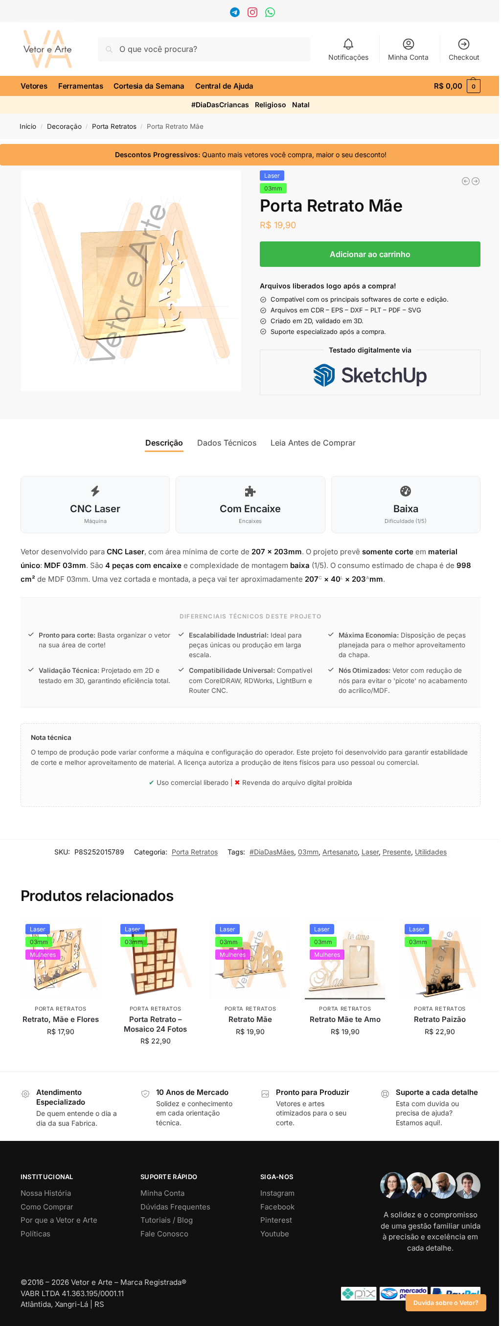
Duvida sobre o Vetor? (445, 1302)
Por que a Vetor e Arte (59, 1220)
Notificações (348, 57)
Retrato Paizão (440, 1019)
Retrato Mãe (250, 1019)
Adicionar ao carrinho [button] (60, 1052)
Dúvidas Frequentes (175, 1206)
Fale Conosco (164, 1233)
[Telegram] (236, 14)
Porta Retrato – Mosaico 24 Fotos (155, 1024)
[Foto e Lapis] (466, 181)
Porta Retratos (114, 126)
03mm (308, 852)
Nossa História (46, 1193)
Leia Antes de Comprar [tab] (313, 443)
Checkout (464, 57)
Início (28, 126)
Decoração (64, 126)
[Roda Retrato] (475, 181)
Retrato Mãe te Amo (345, 1019)
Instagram (277, 1193)
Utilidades (431, 852)
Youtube (274, 1233)
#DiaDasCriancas (220, 104)
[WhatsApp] (271, 14)
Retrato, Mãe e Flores (61, 1019)
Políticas (35, 1233)
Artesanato (340, 852)
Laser (370, 852)
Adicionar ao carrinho (370, 254)
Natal (301, 104)
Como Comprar (47, 1206)
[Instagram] (254, 14)
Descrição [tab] (164, 443)
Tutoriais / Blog (166, 1220)
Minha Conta (408, 57)
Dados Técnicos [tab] (226, 443)
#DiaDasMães (272, 852)
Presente (397, 852)
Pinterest (276, 1220)
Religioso (270, 104)
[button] (457, 86)
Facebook (277, 1206)
